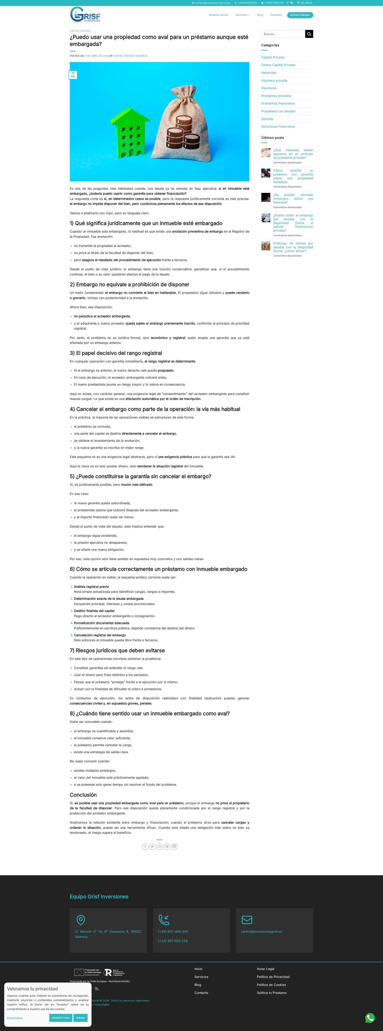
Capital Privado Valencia (130, 55)
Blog (260, 14)
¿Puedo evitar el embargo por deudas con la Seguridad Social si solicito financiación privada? (293, 223)
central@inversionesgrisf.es (261, 931)
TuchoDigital (101, 1004)
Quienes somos (218, 14)
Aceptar (80, 1017)
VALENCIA (306, 3)
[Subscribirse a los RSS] (291, 3)
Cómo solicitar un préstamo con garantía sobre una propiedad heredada (293, 176)
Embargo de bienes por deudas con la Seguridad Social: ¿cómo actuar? (293, 247)
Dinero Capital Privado (278, 65)
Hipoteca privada (274, 80)
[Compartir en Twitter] (152, 846)
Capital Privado (80, 31)
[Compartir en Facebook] (145, 846)
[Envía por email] (159, 846)
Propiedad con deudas (278, 111)
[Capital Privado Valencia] (89, 15)
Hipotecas (268, 88)
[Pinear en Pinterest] (167, 846)
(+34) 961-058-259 (173, 941)
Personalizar (15, 1018)
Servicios (241, 14)
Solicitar (267, 119)
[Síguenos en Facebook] (288, 3)
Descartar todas (61, 1017)
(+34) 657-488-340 (173, 931)
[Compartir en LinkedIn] (174, 846)
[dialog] (48, 1004)
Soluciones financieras (278, 126)
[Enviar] (309, 34)
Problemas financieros (278, 103)
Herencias (268, 73)
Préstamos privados (276, 96)
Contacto (276, 14)
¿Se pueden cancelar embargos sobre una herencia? (293, 198)
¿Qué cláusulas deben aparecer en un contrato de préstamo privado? (293, 154)
